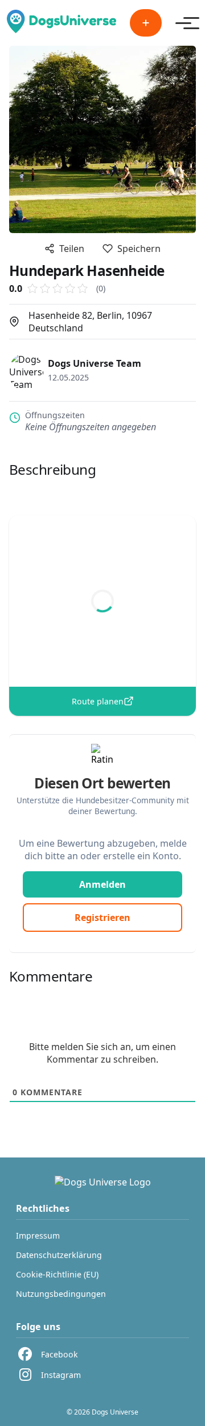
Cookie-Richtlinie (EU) (57, 1274)
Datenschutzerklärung (59, 1254)
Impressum (38, 1235)
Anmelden (102, 884)
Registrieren (102, 917)
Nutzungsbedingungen (61, 1293)
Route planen (98, 701)
